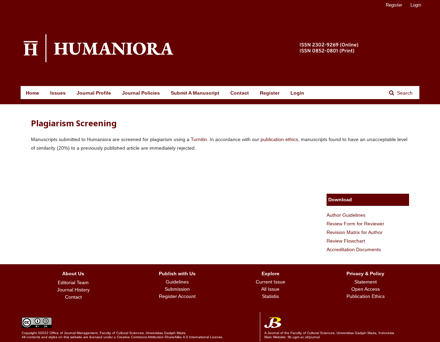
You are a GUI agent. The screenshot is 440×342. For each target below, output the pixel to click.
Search (404, 93)
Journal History (73, 289)
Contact (239, 93)
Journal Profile (94, 93)
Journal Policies (141, 93)
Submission (177, 289)
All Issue (270, 289)
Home (32, 93)
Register (269, 93)
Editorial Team (73, 282)
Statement (365, 282)
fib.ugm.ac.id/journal (304, 337)
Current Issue (270, 282)
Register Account (177, 296)
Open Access (365, 289)
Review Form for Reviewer (355, 223)
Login (297, 93)
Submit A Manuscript (195, 93)
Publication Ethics (365, 296)
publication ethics (279, 139)
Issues (58, 93)
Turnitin (199, 139)
